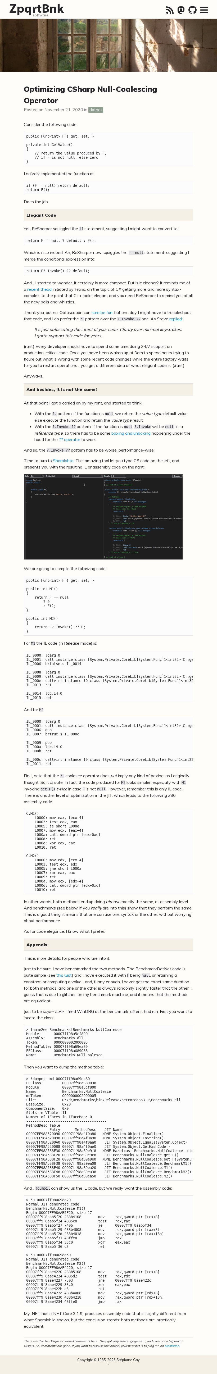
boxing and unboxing (131, 433)
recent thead (39, 289)
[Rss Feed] (170, 10)
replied (175, 318)
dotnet (95, 109)
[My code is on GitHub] (192, 10)
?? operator (69, 439)
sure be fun (102, 312)
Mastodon (172, 1346)
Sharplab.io (63, 460)
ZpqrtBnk (36, 8)
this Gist (64, 975)
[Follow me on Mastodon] (181, 10)
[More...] (204, 10)
